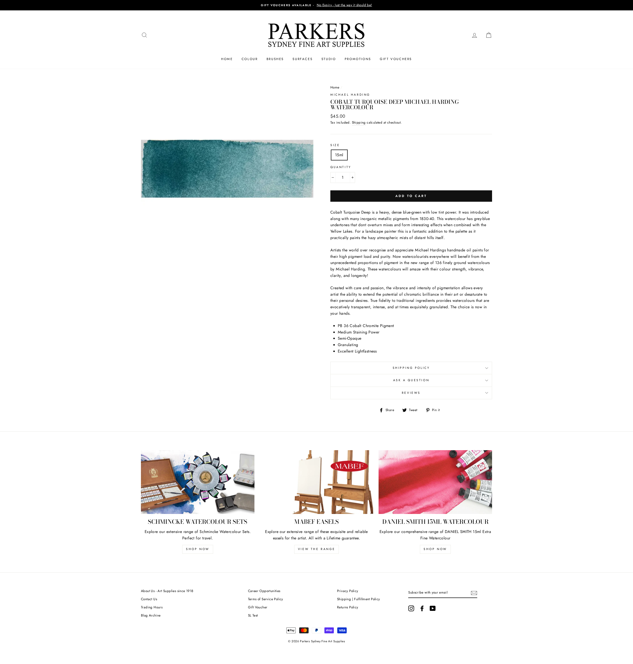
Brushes (275, 59)
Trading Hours (151, 607)
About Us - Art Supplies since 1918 (167, 590)
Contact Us (149, 599)
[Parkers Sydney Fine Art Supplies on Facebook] (422, 608)
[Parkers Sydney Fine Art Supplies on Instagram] (411, 608)
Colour (250, 59)
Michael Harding (350, 94)
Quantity (340, 167)
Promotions (358, 59)
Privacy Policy (347, 590)
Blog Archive (151, 615)
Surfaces (303, 59)
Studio (328, 59)
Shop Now (197, 549)
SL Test (253, 615)
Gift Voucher (258, 607)
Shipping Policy (411, 368)
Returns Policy (347, 607)
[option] (316, 5)
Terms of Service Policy (265, 599)
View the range (316, 549)
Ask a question (411, 380)
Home (227, 59)
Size (335, 145)
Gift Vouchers (396, 59)
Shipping (359, 122)
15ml (339, 155)
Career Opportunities (264, 590)
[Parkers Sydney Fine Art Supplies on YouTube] (433, 608)
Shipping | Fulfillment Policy (358, 599)
